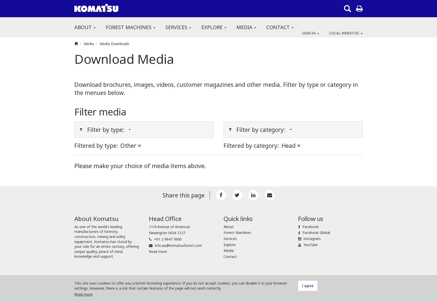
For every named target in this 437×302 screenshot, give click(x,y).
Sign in (309, 33)
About (83, 27)
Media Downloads (114, 43)
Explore (212, 27)
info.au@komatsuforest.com (178, 245)
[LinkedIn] (253, 195)
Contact (278, 27)
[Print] (359, 8)
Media (245, 27)
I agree (308, 285)
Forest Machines (129, 27)
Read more (158, 251)
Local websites (344, 33)
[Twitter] (237, 195)
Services (177, 27)
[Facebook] (221, 195)
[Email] (270, 195)
